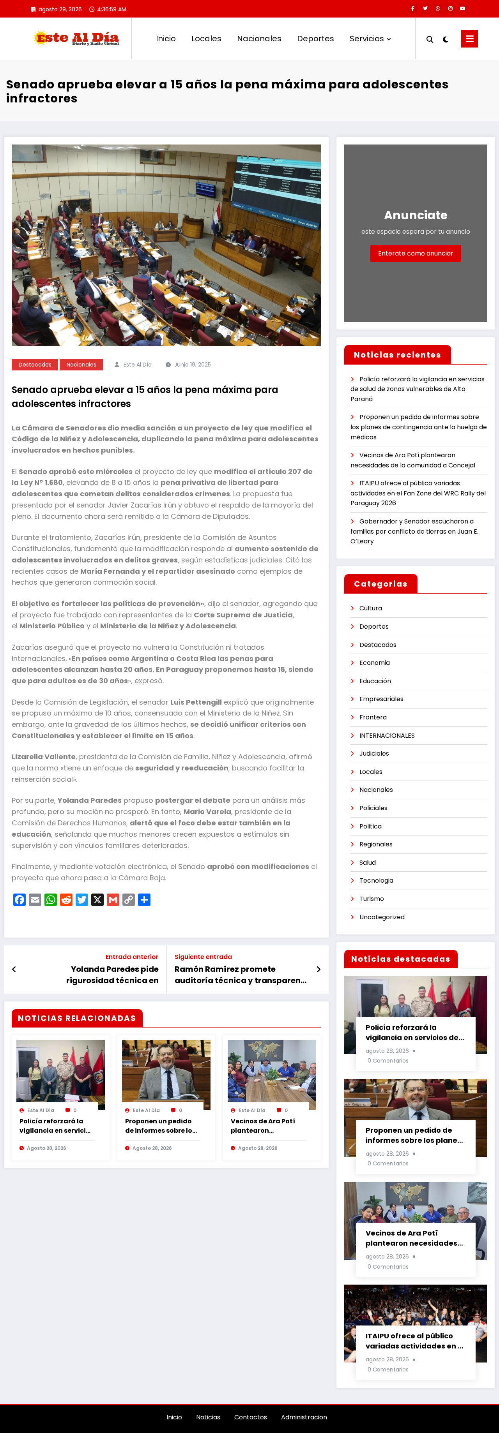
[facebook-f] (413, 8)
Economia (374, 662)
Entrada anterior (132, 957)
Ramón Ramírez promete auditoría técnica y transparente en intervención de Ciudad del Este (242, 975)
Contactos (250, 1417)
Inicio (166, 38)
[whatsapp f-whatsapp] (437, 8)
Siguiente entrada (203, 957)
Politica (370, 826)
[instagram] (450, 8)
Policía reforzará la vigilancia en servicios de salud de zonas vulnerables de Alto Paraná (56, 1126)
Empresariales (381, 698)
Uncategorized (382, 917)
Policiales (373, 808)
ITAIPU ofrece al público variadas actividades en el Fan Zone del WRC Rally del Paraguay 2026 (418, 493)
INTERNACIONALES (387, 735)
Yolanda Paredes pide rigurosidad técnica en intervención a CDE (112, 975)
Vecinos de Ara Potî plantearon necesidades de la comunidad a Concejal (263, 1126)
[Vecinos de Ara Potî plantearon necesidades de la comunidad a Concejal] (272, 1074)
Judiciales (374, 753)
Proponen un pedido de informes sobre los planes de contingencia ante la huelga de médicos (160, 1126)
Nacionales (259, 38)
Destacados (35, 364)
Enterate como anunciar (415, 253)
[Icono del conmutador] (469, 39)
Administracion (304, 1417)
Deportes (315, 38)
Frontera (373, 717)
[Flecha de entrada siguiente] (318, 969)
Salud (367, 862)
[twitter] (425, 8)
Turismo (371, 898)
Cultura (370, 608)
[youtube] (462, 8)
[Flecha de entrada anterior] (14, 969)
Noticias (208, 1417)
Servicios (367, 38)
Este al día (138, 364)
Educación (375, 681)
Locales (206, 38)
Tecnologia (376, 880)
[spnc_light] (445, 39)
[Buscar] (430, 38)
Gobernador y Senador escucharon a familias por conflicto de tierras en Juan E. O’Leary (414, 531)
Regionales (376, 844)
